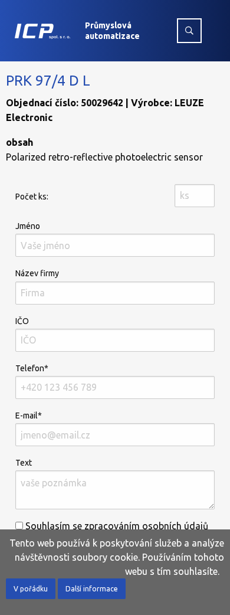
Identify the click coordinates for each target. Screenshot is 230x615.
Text (23, 462)
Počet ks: (31, 196)
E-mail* (28, 415)
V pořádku (31, 589)
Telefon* (31, 368)
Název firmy (37, 273)
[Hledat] (189, 30)
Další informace (91, 589)
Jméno (27, 226)
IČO (22, 321)
